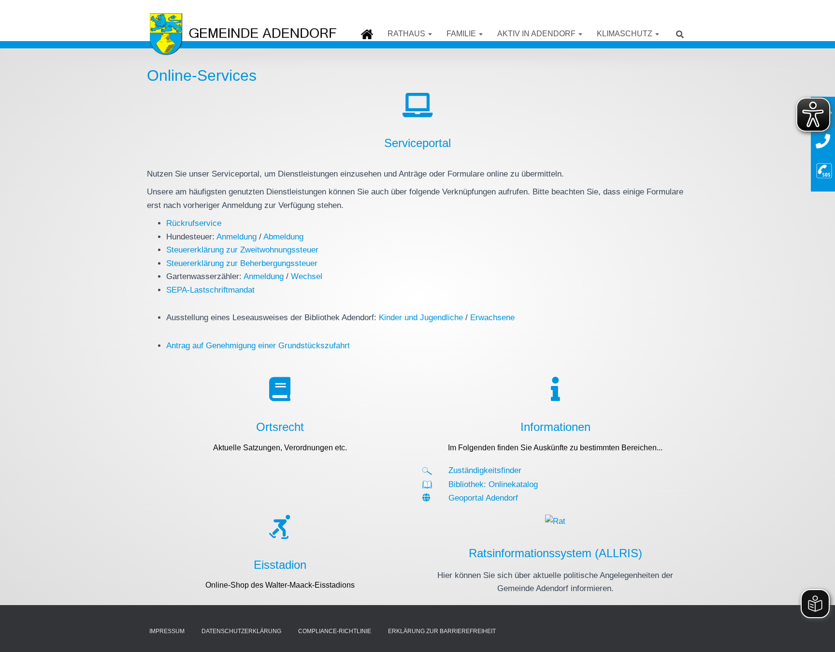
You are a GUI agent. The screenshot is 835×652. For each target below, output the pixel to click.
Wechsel (306, 276)
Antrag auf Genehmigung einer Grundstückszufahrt (258, 345)
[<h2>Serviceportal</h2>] (417, 105)
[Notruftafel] (824, 170)
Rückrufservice (193, 223)
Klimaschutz (625, 34)
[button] (429, 34)
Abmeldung (283, 236)
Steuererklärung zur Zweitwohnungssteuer (242, 249)
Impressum (167, 631)
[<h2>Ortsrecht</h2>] (280, 389)
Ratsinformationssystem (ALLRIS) (555, 553)
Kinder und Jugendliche (421, 317)
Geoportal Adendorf (483, 498)
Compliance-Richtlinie (334, 631)
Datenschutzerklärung (241, 631)
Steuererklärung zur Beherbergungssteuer (241, 263)
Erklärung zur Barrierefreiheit (442, 631)
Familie (462, 34)
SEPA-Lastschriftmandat (210, 290)
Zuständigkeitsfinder (484, 470)
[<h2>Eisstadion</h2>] (280, 527)
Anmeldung (236, 236)
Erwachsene (492, 317)
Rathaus (407, 34)
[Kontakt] (823, 141)
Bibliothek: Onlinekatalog (493, 484)
